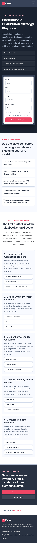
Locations (30, 535)
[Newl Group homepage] (7, 3)
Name (7, 79)
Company (8, 96)
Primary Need (9, 104)
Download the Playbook (18, 119)
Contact (4, 538)
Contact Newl (18, 497)
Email (7, 87)
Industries (22, 535)
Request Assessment (18, 492)
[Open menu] (33, 3)
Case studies (17, 510)
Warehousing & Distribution (11, 531)
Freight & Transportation (10, 535)
